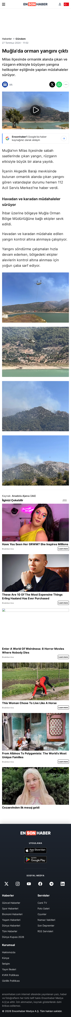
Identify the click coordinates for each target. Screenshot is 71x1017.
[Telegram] (51, 884)
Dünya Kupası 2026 (13, 936)
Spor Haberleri (10, 908)
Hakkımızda (8, 952)
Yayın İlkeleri (9, 969)
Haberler (7, 38)
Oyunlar (42, 914)
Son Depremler (46, 925)
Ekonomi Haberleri (12, 914)
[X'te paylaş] (52, 84)
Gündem (21, 38)
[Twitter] (6, 884)
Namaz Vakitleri (46, 919)
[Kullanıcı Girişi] (60, 4)
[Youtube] (29, 884)
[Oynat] (35, 110)
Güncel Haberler (11, 902)
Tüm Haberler (9, 931)
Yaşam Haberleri (11, 919)
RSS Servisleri (45, 931)
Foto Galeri (43, 908)
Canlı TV (42, 902)
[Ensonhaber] (35, 4)
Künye (5, 957)
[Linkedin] (63, 884)
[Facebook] (40, 884)
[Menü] (3, 4)
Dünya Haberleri (11, 925)
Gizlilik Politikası (11, 980)
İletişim (6, 963)
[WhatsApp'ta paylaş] (59, 84)
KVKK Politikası (10, 975)
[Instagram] (18, 884)
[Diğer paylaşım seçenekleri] (66, 84)
